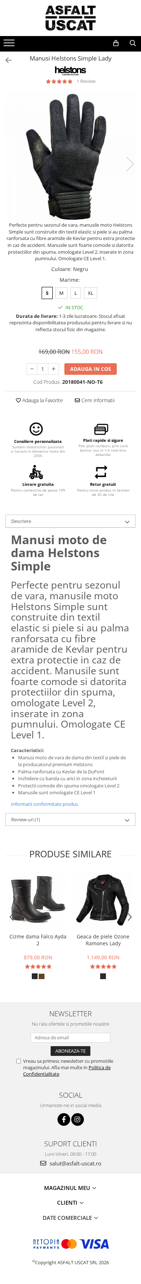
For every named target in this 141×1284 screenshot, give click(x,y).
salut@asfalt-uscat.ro (74, 1163)
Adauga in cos (90, 368)
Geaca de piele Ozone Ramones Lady (103, 940)
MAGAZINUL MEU (67, 1187)
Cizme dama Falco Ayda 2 (38, 940)
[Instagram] (77, 1119)
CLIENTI (68, 1202)
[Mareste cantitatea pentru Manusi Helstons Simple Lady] (53, 369)
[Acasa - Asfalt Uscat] (70, 18)
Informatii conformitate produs (44, 804)
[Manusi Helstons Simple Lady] (70, 157)
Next (130, 164)
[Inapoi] (5, 60)
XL (90, 293)
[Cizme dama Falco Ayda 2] (38, 900)
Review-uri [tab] (25, 819)
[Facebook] (63, 1119)
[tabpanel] (70, 157)
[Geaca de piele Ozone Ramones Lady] (103, 900)
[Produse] (10, 45)
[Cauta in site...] (133, 43)
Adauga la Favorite (42, 400)
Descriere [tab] (21, 521)
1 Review (86, 81)
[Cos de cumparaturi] (116, 43)
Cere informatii (97, 400)
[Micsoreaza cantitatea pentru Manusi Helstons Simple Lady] (31, 369)
